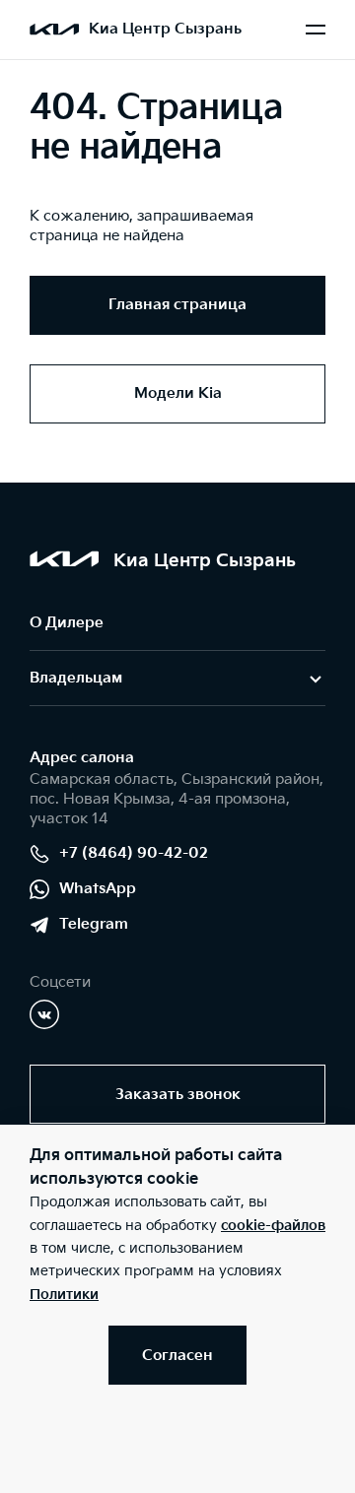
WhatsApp (97, 888)
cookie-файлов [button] (273, 1225)
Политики (64, 1294)
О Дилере (67, 623)
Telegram (93, 924)
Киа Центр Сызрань (165, 29)
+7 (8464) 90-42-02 (133, 853)
